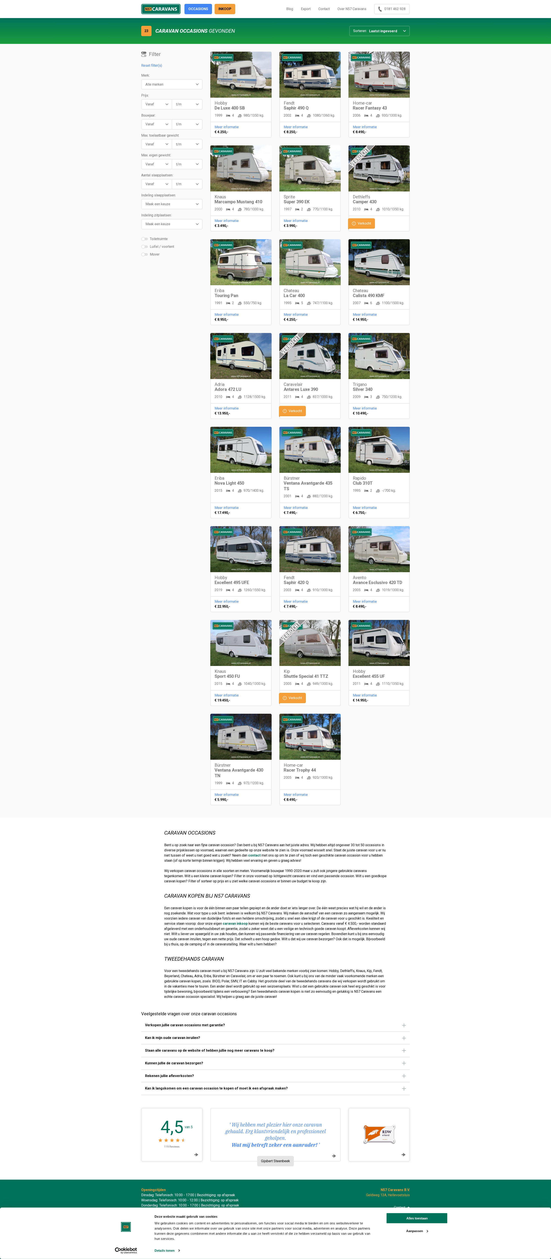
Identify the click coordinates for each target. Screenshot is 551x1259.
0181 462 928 (395, 9)
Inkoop (224, 9)
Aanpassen (414, 1231)
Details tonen (165, 1250)
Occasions (198, 9)
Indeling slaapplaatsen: (158, 195)
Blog (289, 9)
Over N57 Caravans (351, 9)
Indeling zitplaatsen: (156, 215)
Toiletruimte (159, 239)
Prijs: (145, 95)
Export (306, 9)
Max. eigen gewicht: (156, 155)
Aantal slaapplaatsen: (157, 175)
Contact (324, 9)
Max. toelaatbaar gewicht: (160, 135)
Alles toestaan (417, 1218)
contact (255, 855)
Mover (154, 254)
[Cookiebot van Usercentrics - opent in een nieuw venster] (126, 1250)
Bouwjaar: (148, 115)
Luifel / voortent (162, 247)
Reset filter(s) (151, 66)
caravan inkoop (235, 924)
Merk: (145, 75)
